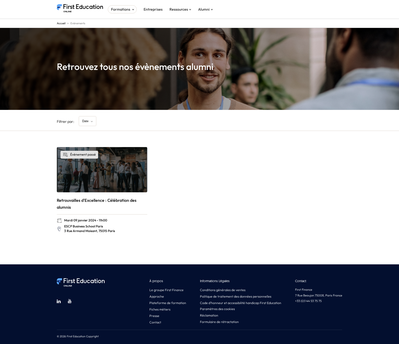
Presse (154, 316)
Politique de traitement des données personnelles (235, 296)
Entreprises (153, 9)
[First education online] (80, 9)
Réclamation (209, 315)
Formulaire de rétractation (219, 322)
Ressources (178, 9)
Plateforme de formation (167, 303)
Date (85, 121)
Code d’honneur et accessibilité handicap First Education (240, 303)
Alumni (204, 9)
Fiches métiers (159, 309)
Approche (156, 296)
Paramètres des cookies (217, 309)
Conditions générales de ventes (222, 290)
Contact (155, 322)
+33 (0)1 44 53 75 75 (308, 301)
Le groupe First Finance (166, 290)
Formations (120, 9)
